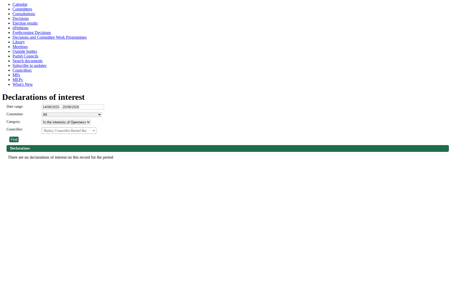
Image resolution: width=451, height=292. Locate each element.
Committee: (15, 114)
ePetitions (20, 28)
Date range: (15, 106)
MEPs (18, 79)
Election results (25, 23)
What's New (23, 84)
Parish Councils (25, 56)
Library (19, 42)
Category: (14, 122)
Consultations (24, 14)
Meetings (20, 46)
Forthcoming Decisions (32, 32)
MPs (16, 75)
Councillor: (15, 129)
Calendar (20, 4)
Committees (22, 9)
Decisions (21, 18)
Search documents (28, 61)
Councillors (22, 70)
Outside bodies (25, 51)
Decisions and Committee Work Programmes (50, 37)
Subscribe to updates (29, 65)
